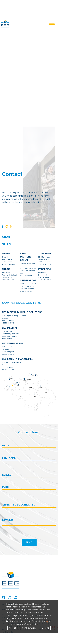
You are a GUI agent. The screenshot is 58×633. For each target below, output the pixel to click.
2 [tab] (31, 294)
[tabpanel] (29, 273)
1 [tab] (27, 294)
